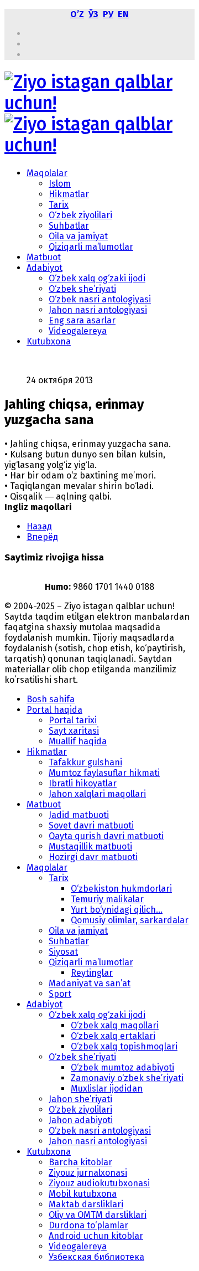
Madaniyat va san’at (89, 983)
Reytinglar (92, 973)
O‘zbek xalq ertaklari (113, 1036)
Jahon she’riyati (80, 1099)
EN (123, 14)
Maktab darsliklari (86, 1204)
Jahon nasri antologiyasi (98, 310)
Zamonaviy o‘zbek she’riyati (127, 1078)
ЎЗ (93, 14)
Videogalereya (78, 331)
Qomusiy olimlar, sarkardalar (129, 920)
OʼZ (77, 14)
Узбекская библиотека (96, 1257)
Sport (60, 994)
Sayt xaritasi (74, 730)
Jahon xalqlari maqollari (97, 794)
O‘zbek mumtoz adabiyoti (122, 1067)
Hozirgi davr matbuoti (93, 857)
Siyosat (63, 951)
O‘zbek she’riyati (82, 289)
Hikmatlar (69, 194)
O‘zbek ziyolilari (80, 215)
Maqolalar (47, 173)
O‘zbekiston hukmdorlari (121, 888)
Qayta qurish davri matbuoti (106, 836)
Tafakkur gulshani (85, 762)
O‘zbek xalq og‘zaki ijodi (97, 278)
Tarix (59, 204)
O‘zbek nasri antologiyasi (100, 299)
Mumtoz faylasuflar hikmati (104, 773)
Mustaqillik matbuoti (90, 846)
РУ (108, 14)
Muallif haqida (78, 741)
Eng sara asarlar (82, 320)
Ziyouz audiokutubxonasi (99, 1183)
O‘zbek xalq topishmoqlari (124, 1046)
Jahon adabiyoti (81, 1120)
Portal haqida (54, 709)
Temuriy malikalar (107, 899)
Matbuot (44, 257)
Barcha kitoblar (80, 1162)
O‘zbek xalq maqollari (115, 1025)
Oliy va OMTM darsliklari (97, 1215)
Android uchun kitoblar (96, 1236)
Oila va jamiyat (78, 236)
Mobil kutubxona (83, 1193)
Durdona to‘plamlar (88, 1225)
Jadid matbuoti (79, 815)
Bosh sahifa (51, 699)
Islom (60, 183)
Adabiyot (44, 268)
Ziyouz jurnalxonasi (88, 1172)
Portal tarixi (73, 720)
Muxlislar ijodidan (107, 1088)
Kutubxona (49, 341)
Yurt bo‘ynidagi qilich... (117, 909)
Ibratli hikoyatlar (83, 783)
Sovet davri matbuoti (91, 825)
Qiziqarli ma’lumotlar (91, 246)
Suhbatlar (69, 225)
